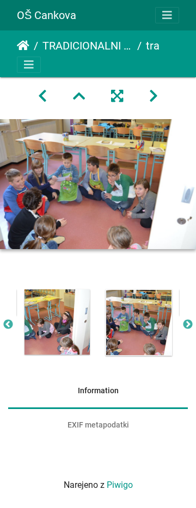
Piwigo (120, 485)
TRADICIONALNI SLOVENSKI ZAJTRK (87, 45)
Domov (23, 46)
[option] (57, 322)
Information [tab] (98, 390)
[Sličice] (79, 96)
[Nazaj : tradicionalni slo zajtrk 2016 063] (42, 96)
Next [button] (187, 324)
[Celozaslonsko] (117, 96)
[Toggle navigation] (167, 15)
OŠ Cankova (46, 15)
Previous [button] (8, 324)
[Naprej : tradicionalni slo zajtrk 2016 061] (153, 96)
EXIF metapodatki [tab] (98, 424)
